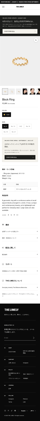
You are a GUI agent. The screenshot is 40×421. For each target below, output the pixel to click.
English (23, 411)
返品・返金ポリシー (28, 374)
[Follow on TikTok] (11, 410)
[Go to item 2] (12, 91)
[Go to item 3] (19, 91)
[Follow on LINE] (15, 410)
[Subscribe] (33, 338)
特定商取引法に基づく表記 (14, 374)
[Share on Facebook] (8, 215)
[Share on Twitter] (11, 215)
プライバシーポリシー (14, 378)
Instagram (25, 362)
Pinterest (25, 399)
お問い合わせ (12, 362)
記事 (10, 388)
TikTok (10, 402)
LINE (24, 402)
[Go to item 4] (26, 91)
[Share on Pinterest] (14, 215)
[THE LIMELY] (11, 309)
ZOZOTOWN (12, 351)
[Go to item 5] (32, 91)
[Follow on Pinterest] (8, 410)
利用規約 (25, 378)
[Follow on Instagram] (5, 410)
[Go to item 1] (5, 91)
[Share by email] (17, 215)
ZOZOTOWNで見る (9, 31)
